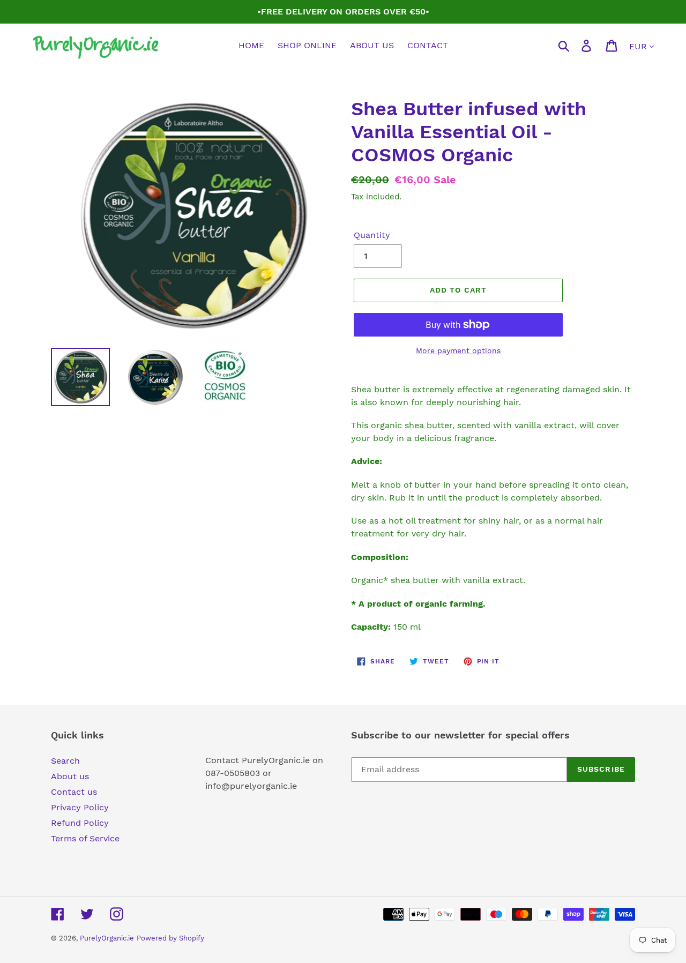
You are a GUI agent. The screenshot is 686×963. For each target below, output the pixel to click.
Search (65, 761)
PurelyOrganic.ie (107, 938)
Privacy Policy (80, 807)
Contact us (74, 792)
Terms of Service (85, 838)
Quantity (372, 235)
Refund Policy (80, 823)
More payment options (458, 350)
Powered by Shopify (170, 938)
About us (70, 776)
